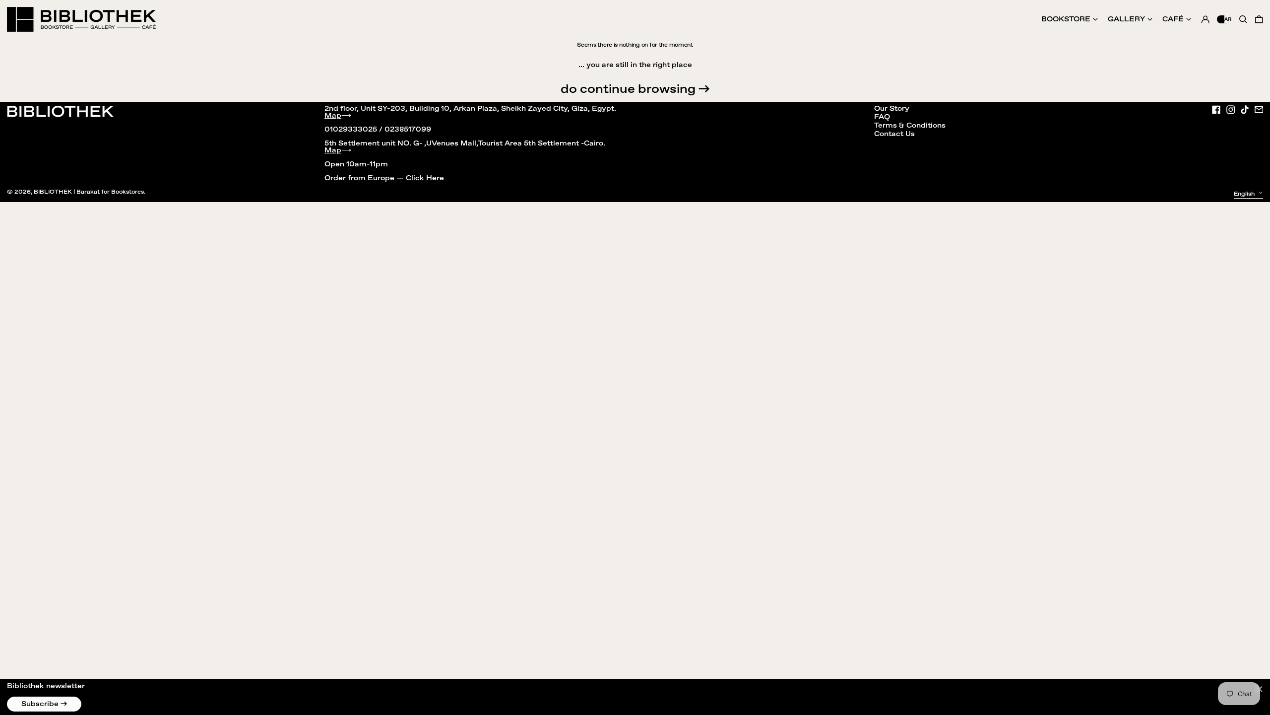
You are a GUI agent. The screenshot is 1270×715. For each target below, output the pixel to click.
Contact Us (894, 134)
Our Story (891, 108)
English (1245, 194)
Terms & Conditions (910, 125)
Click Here (425, 178)
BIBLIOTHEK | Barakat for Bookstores (89, 192)
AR (1227, 19)
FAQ (882, 117)
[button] (1259, 19)
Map (332, 115)
